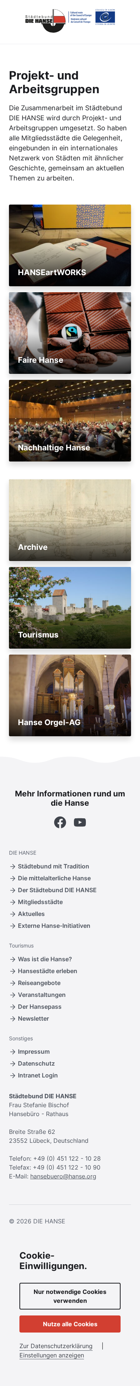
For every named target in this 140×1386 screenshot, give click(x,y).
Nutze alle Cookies (70, 1324)
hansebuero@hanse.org (63, 1176)
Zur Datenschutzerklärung (56, 1346)
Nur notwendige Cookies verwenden (70, 1296)
